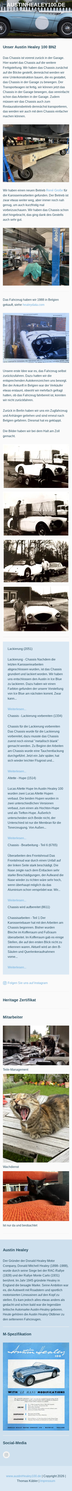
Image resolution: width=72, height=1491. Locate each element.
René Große (54, 190)
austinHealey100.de (36, 5)
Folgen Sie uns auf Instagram (28, 983)
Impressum (47, 1481)
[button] (5, 5)
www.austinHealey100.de (23, 1476)
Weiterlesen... (17, 709)
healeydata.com (33, 304)
